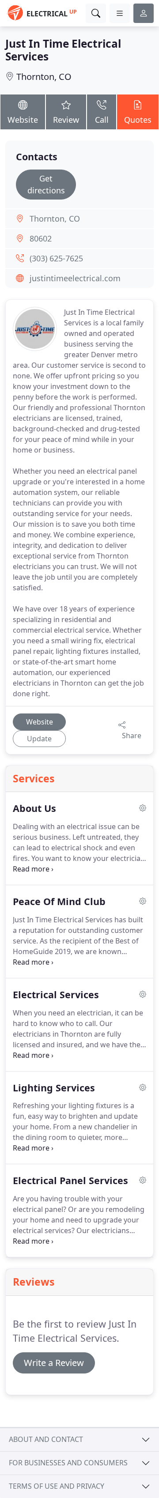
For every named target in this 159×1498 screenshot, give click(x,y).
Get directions (46, 184)
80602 (41, 238)
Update (39, 738)
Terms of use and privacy (56, 1486)
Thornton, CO (44, 77)
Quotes (137, 119)
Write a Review (54, 1363)
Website (23, 119)
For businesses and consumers (68, 1463)
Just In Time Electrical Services (63, 50)
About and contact (46, 1439)
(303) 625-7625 (56, 258)
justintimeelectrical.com (75, 278)
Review (66, 119)
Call (102, 119)
